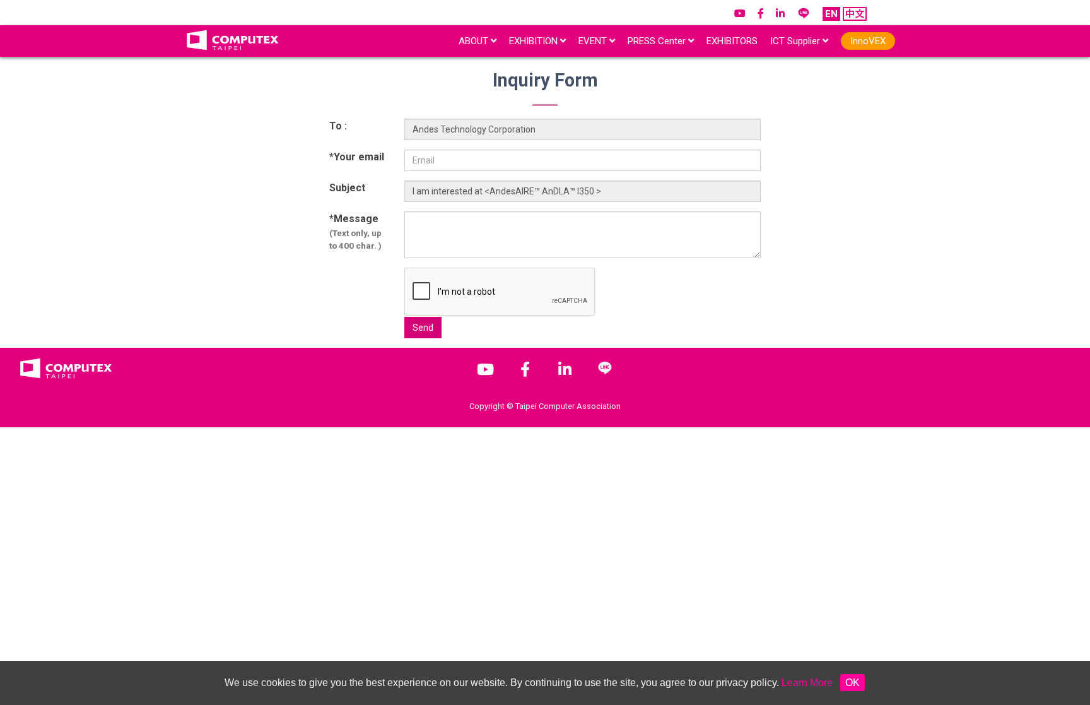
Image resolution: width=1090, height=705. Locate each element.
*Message (355, 232)
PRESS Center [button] (658, 41)
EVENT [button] (593, 41)
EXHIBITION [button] (534, 41)
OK (852, 682)
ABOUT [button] (475, 41)
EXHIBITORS (732, 41)
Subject (347, 188)
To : (338, 126)
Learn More (807, 682)
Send (423, 328)
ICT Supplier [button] (796, 41)
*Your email (356, 157)
